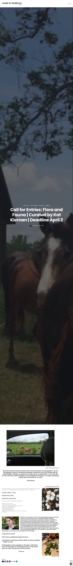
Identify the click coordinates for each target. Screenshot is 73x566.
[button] (69, 3)
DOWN (71, 564)
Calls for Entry (41, 205)
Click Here (5, 534)
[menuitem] (69, 3)
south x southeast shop (38, 225)
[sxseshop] (12, 4)
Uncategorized (34, 205)
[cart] (70, 3)
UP (71, 561)
